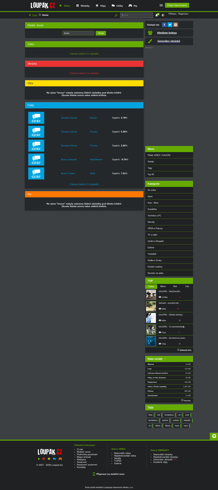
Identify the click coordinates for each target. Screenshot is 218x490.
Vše (187, 286)
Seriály (151, 161)
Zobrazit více (185, 350)
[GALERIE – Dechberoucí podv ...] (152, 341)
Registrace (183, 14)
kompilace (170, 415)
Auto (177, 426)
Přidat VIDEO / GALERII (159, 155)
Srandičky (152, 209)
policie (165, 420)
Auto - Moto (153, 203)
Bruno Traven (68, 173)
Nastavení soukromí (87, 464)
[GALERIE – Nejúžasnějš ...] (152, 295)
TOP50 (117, 460)
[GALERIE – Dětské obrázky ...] (152, 318)
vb (180, 415)
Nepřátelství (96, 159)
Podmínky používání (87, 454)
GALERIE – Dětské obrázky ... (171, 315)
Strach (93, 117)
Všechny (187, 400)
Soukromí (82, 462)
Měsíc (163, 286)
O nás (80, 449)
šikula (168, 426)
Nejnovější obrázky (163, 454)
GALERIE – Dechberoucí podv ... (173, 338)
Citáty (119, 5)
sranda (176, 420)
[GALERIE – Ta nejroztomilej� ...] (152, 330)
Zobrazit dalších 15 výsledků (84, 73)
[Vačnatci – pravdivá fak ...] (152, 306)
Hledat (45, 15)
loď (159, 415)
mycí (186, 426)
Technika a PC (154, 215)
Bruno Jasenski (69, 159)
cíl (150, 426)
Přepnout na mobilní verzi (110, 474)
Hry (134, 5)
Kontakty (81, 467)
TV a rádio (152, 235)
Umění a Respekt (156, 241)
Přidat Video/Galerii (177, 5)
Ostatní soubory (155, 267)
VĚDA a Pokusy (155, 228)
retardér (188, 420)
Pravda (93, 131)
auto (188, 415)
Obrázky (84, 5)
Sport (150, 196)
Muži (92, 173)
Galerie (151, 247)
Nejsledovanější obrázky (165, 457)
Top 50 (151, 174)
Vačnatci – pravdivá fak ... (169, 303)
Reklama (81, 459)
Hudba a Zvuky (155, 260)
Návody (151, 222)
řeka (151, 415)
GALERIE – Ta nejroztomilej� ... (173, 327)
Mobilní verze (83, 452)
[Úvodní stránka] (42, 9)
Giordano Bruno (69, 117)
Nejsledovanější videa (125, 455)
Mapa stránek (84, 457)
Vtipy (102, 5)
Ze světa (152, 190)
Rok (175, 286)
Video (66, 5)
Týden (151, 286)
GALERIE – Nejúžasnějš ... (170, 291)
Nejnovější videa (122, 453)
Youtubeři (152, 254)
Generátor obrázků (163, 459)
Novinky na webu (155, 273)
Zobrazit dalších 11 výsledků (84, 53)
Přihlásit (172, 14)
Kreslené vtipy (160, 462)
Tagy (150, 168)
